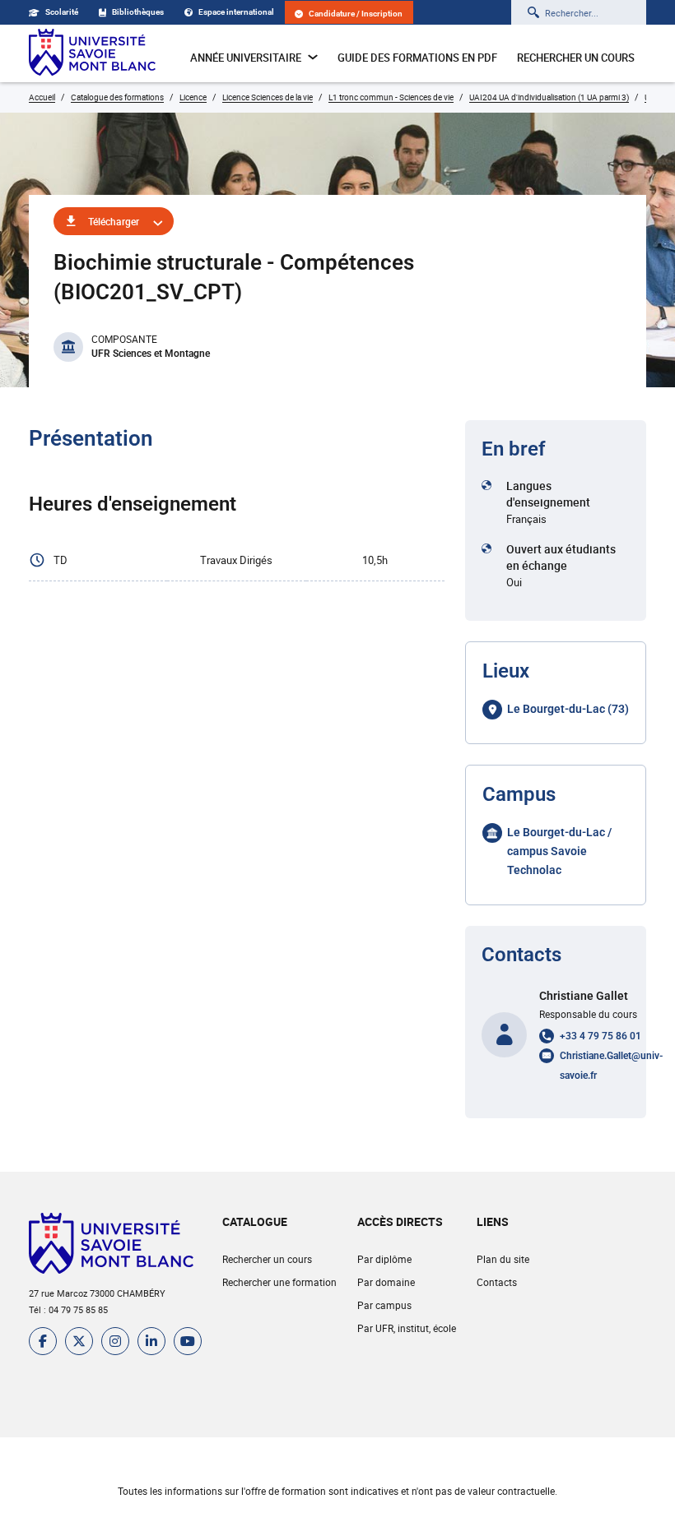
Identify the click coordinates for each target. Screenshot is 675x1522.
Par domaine (386, 1281)
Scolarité (61, 11)
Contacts (497, 1281)
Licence (193, 97)
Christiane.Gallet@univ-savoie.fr (611, 1065)
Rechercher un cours (576, 57)
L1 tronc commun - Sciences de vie (391, 97)
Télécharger (113, 221)
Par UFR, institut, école (406, 1328)
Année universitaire (245, 57)
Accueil (42, 97)
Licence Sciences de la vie (267, 97)
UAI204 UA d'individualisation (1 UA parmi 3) (549, 97)
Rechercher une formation (279, 1281)
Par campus (384, 1305)
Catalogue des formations (117, 97)
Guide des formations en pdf (417, 57)
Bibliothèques (138, 11)
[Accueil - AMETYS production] (92, 53)
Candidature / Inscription (356, 13)
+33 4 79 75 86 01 (600, 1036)
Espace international (236, 11)
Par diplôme (384, 1258)
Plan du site (503, 1258)
